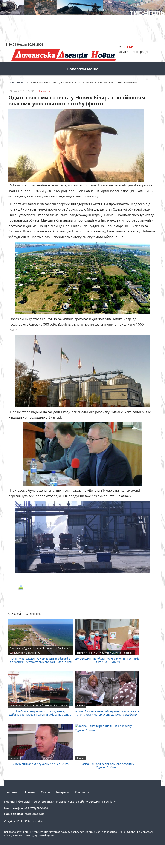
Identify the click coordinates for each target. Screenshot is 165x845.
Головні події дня (19, 648)
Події (90, 652)
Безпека (116, 652)
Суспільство (16, 652)
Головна (12, 792)
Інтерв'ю (62, 792)
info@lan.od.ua (34, 814)
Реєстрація (140, 51)
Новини (44, 91)
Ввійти (123, 51)
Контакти (82, 792)
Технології (49, 705)
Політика (63, 648)
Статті (45, 792)
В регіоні (31, 652)
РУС (121, 47)
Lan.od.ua (37, 821)
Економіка (49, 648)
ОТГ (40, 652)
